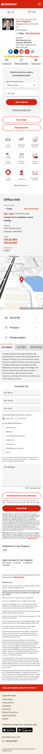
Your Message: (9, 467)
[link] (11, 4)
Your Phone (8, 401)
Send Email (21, 508)
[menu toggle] (39, 4)
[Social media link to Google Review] (32, 51)
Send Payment (21, 128)
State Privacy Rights (9, 715)
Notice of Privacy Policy (10, 712)
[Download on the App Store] (9, 730)
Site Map (5, 718)
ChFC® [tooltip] (5, 550)
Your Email (8, 408)
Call (5, 214)
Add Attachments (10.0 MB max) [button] (21, 496)
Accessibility (6, 706)
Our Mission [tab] (7, 347)
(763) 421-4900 (10, 239)
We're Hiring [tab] (36, 347)
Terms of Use (6, 709)
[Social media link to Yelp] (27, 51)
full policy (16, 647)
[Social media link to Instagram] (21, 51)
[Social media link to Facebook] (10, 51)
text (11, 214)
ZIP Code (10, 94)
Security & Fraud (8, 702)
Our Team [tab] (21, 347)
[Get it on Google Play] (25, 730)
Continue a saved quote (21, 110)
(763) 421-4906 (10, 243)
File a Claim (21, 120)
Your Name (8, 393)
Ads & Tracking (7, 699)
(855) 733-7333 (32, 538)
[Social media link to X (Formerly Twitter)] (16, 51)
